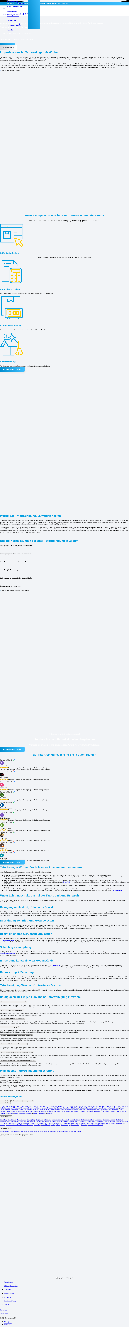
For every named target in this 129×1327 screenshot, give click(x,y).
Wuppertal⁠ (102, 1106)
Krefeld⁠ (94, 1108)
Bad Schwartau (21, 1120)
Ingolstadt (3, 1111)
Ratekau (20, 1121)
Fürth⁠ (21, 1111)
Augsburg (9, 1108)
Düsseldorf (42, 1106)
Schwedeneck (120, 1123)
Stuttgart (35, 1106)
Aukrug (82, 1123)
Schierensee (9, 1125)
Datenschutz (4, 1314)
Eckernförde (47, 1120)
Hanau (16, 1113)
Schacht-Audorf (93, 1125)
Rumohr (2, 1125)
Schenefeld (40, 1121)
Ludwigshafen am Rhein (31, 1109)
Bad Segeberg (31, 1120)
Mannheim (125, 1106)
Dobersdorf (57, 1123)
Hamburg (7, 1106)
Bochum (95, 1106)
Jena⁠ (1, 1113)
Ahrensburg (3, 1120)
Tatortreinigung (117, 890)
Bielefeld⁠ (108, 1106)
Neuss (120, 1109)
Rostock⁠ (116, 1108)
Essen (60, 1106)
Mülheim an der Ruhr (57, 1109)
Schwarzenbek (55, 1121)
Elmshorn (55, 1120)
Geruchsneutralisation (7, 940)
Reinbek (26, 1121)
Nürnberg (83, 1106)
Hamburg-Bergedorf (50, 1131)
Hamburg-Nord (38, 1131)
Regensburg (103, 1109)
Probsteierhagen (65, 1125)
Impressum (3, 1310)
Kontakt (6, 1304)
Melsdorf (118, 1121)
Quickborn (14, 1121)
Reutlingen (69, 1111)
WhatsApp (7, 1324)
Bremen (65, 1106)
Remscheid (97, 1111)
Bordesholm (100, 1121)
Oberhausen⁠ (110, 1108)
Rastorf (100, 1125)
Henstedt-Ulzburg (75, 1120)
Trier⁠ (103, 1111)
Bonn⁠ (113, 1106)
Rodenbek (16, 1125)
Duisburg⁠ (89, 1106)
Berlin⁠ (2, 1106)
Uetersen (71, 1121)
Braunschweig (51, 1108)
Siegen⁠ (35, 1113)
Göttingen (57, 1111)
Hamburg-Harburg (62, 1131)
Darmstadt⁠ (82, 1109)
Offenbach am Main (13, 1111)
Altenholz (125, 1121)
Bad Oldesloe (12, 1120)
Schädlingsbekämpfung (7, 953)
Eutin (60, 1120)
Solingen (96, 1109)
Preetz (8, 1121)
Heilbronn (26, 1111)
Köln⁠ (18, 1106)
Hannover (77, 1106)
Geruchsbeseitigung (10, 1301)
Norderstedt (119, 1120)
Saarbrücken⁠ (14, 1109)
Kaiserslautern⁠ (42, 1113)
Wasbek (76, 1123)
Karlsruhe (3, 1108)
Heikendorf (3, 1123)
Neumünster (98, 1120)
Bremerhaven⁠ (89, 1111)
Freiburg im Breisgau (85, 1108)
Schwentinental (91, 1121)
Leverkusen (74, 1109)
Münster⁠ (118, 1106)
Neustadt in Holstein (109, 1120)
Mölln (92, 1120)
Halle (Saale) (67, 1108)
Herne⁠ (109, 1109)
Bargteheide (39, 1120)
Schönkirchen (19, 1123)
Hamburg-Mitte (28, 1131)
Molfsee (107, 1121)
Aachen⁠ (44, 1108)
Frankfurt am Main (26, 1106)
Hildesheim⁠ (28, 1113)
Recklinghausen (122, 1111)
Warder (53, 1125)
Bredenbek (101, 1123)
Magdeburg (74, 1108)
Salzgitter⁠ (10, 1113)
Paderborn (115, 1109)
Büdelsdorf (84, 1125)
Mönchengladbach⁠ (26, 1108)
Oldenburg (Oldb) (44, 1109)
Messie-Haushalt (9, 1293)
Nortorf (87, 1123)
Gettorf (108, 1123)
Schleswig (47, 1121)
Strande (113, 1123)
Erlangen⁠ (76, 1111)
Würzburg (43, 1111)
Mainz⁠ (99, 1108)
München (14, 1106)
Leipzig (48, 1106)
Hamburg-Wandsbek (75, 1131)
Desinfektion (67, 882)
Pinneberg (3, 1121)
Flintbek (112, 1121)
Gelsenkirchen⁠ (36, 1108)
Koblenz (82, 1111)
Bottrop (63, 1111)
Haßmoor (30, 1125)
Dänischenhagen (29, 1123)
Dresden (70, 1106)
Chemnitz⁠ (59, 1108)
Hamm (21, 1109)
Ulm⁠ (31, 1111)
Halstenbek (65, 1120)
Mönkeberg (11, 1123)
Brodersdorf (43, 1123)
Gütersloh (22, 1113)
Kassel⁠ (122, 1108)
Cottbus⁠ (49, 1113)
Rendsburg (33, 1121)
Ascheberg (64, 1123)
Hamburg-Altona (5, 1131)
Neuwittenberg (75, 1125)
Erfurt (104, 1108)
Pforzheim (37, 1111)
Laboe (37, 1123)
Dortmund (54, 1106)
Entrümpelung (56, 965)
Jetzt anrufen (7, 1321)
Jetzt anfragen (8, 1323)
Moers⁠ (5, 1113)
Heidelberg (89, 1109)
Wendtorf (50, 1123)
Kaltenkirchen (85, 1120)
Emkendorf (37, 1125)
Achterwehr (94, 1123)
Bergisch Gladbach (111, 1111)
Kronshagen (82, 1121)
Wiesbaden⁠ (16, 1108)
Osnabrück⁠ (67, 1109)
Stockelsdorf (64, 1121)
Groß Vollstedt (45, 1125)
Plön (76, 1121)
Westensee (23, 1125)
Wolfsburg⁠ (50, 1111)
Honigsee (71, 1123)
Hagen (2, 1109)
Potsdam (7, 1109)
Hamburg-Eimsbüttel (17, 1131)
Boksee (58, 1125)
